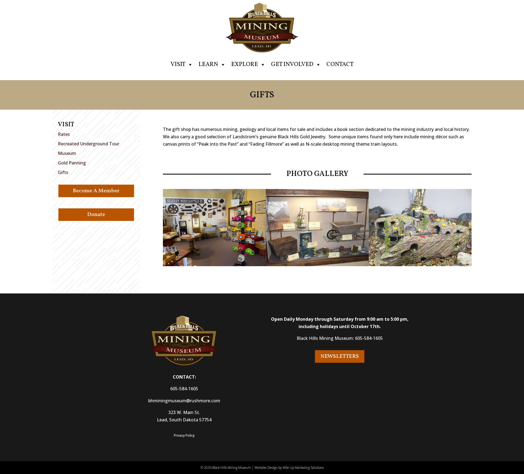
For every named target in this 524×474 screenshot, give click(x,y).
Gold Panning (72, 163)
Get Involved (292, 64)
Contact (339, 64)
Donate (96, 214)
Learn (208, 64)
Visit (178, 64)
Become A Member (96, 191)
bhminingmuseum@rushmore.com (184, 401)
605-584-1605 (184, 389)
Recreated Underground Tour (88, 144)
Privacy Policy (184, 435)
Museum (67, 153)
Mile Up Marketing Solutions (303, 467)
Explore (244, 64)
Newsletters (339, 356)
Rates (64, 134)
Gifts (63, 172)
